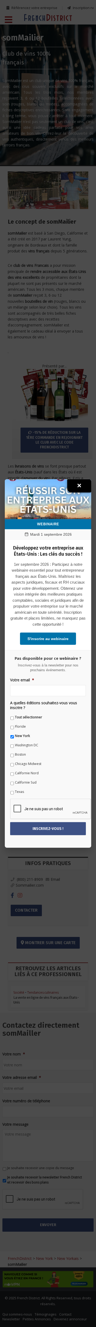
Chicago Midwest (28, 763)
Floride (20, 726)
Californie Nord (27, 773)
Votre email (22, 679)
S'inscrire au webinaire (48, 639)
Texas (19, 791)
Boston (20, 754)
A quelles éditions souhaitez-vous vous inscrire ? (43, 705)
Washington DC (26, 745)
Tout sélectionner (28, 717)
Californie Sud (26, 782)
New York (22, 736)
